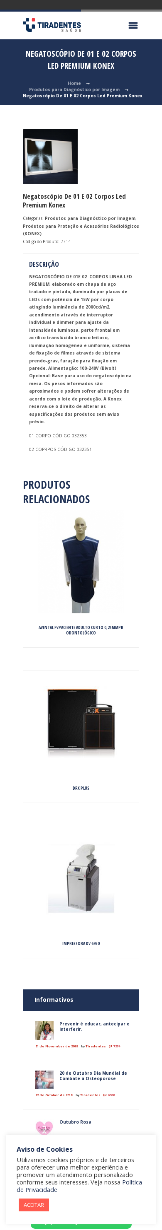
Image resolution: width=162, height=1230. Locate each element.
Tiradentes (96, 1046)
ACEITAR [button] (34, 1204)
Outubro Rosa (75, 1122)
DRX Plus (81, 788)
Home (74, 83)
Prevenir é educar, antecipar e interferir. (94, 1026)
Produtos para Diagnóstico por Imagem (74, 89)
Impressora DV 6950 (81, 943)
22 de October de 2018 (53, 1095)
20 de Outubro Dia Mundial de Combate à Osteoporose (93, 1075)
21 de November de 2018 (56, 1046)
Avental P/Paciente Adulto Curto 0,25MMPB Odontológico (81, 630)
